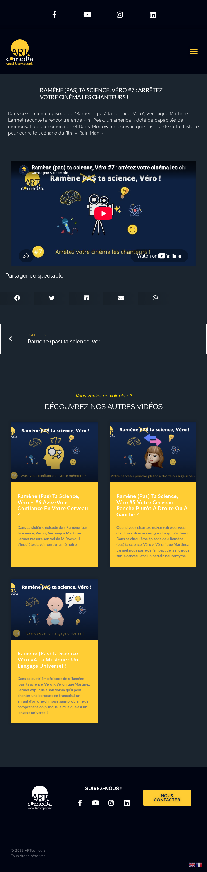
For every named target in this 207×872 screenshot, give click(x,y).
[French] (199, 864)
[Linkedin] (152, 14)
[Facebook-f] (54, 14)
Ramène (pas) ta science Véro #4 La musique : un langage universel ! (48, 659)
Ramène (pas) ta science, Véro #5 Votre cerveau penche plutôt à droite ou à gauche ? (152, 505)
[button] (194, 52)
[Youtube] (87, 14)
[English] (192, 864)
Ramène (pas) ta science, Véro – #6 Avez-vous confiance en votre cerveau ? (53, 505)
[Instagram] (120, 14)
